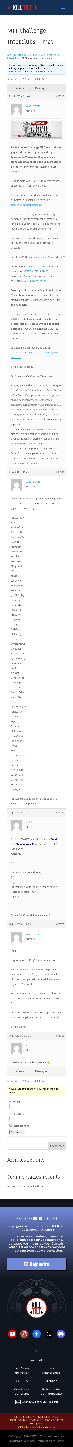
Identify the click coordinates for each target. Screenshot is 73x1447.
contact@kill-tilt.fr (40, 1401)
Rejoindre (38, 1264)
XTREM (27, 271)
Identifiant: (15, 1101)
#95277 (60, 924)
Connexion (17, 1132)
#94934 (60, 472)
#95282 (60, 1035)
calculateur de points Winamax (26, 204)
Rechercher (57, 1146)
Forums (21, 55)
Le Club (22, 1381)
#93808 (60, 96)
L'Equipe (51, 1381)
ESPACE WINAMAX (36, 55)
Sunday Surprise (37, 280)
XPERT (35, 271)
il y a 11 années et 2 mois (40, 71)
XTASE (45, 271)
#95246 (60, 812)
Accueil (11, 55)
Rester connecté (20, 1125)
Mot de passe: (16, 1113)
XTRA (23, 280)
